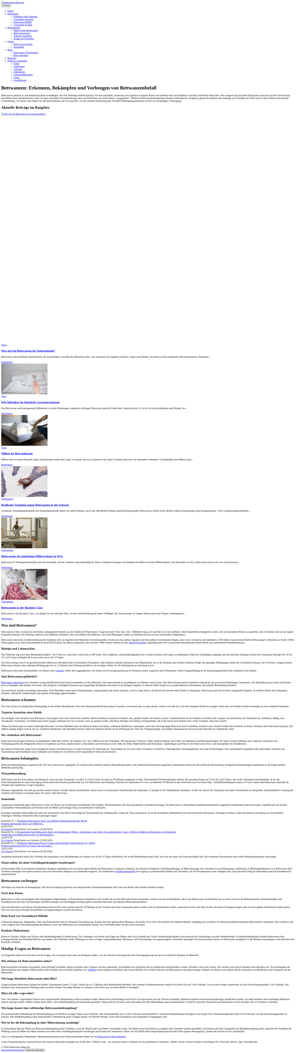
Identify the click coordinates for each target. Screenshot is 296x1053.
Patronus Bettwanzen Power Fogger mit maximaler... (27, 846)
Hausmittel (19, 47)
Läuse (16, 77)
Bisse (10, 50)
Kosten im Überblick (24, 38)
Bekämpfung (13, 27)
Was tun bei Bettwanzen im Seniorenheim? (28, 350)
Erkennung (12, 13)
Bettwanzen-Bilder (23, 22)
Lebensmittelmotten (23, 74)
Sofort (10, 11)
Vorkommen (7, 499)
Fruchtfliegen (20, 80)
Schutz (10, 41)
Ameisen (18, 69)
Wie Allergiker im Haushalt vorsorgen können (30, 402)
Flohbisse (92, 969)
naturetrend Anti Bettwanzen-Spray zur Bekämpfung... (27, 834)
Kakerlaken (19, 66)
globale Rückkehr (137, 642)
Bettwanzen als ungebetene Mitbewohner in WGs (32, 556)
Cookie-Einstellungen (34, 1050)
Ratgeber (11, 58)
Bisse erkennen (21, 55)
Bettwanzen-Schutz (23, 44)
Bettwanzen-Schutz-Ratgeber (111, 1036)
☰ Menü (6, 5)
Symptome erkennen (24, 19)
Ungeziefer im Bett (23, 25)
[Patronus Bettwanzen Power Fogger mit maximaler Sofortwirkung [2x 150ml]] (56, 843)
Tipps (4, 345)
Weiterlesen (6, 362)
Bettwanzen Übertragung (26, 52)
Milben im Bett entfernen (17, 453)
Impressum (6, 1050)
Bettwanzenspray (22, 33)
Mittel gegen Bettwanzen (26, 30)
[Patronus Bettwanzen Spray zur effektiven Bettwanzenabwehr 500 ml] (52, 821)
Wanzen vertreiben (23, 36)
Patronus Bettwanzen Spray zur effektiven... (22, 823)
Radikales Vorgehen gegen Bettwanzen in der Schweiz (35, 505)
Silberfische (19, 72)
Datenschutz (18, 1050)
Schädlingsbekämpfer (125, 871)
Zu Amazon (7, 829)
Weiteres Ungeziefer (17, 61)
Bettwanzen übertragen (12, 682)
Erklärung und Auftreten (25, 16)
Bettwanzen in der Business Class (22, 607)
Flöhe (16, 63)
